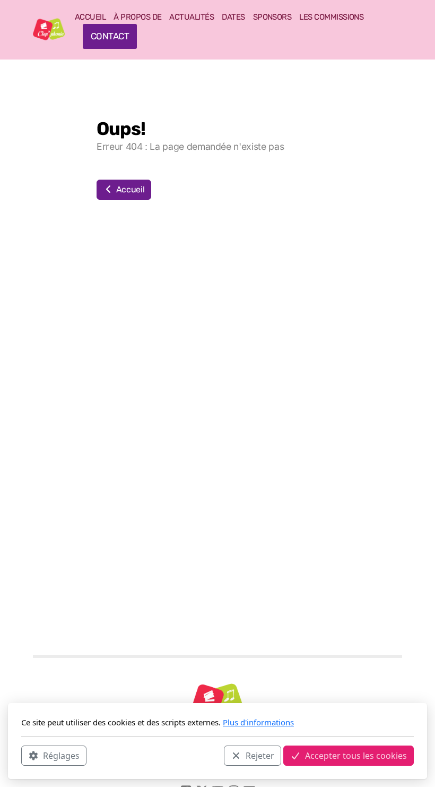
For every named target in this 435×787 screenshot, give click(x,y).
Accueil (129, 189)
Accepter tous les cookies (356, 755)
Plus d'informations (258, 722)
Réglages (61, 755)
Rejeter (260, 755)
